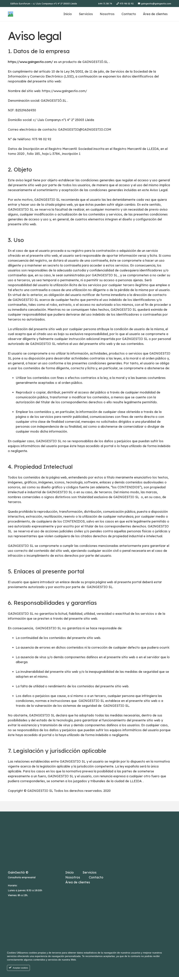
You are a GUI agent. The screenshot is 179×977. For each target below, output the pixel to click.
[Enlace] (10, 14)
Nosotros (72, 877)
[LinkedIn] (124, 871)
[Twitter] (134, 871)
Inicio (69, 872)
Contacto (96, 877)
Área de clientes (77, 882)
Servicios (89, 872)
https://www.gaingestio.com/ (30, 62)
